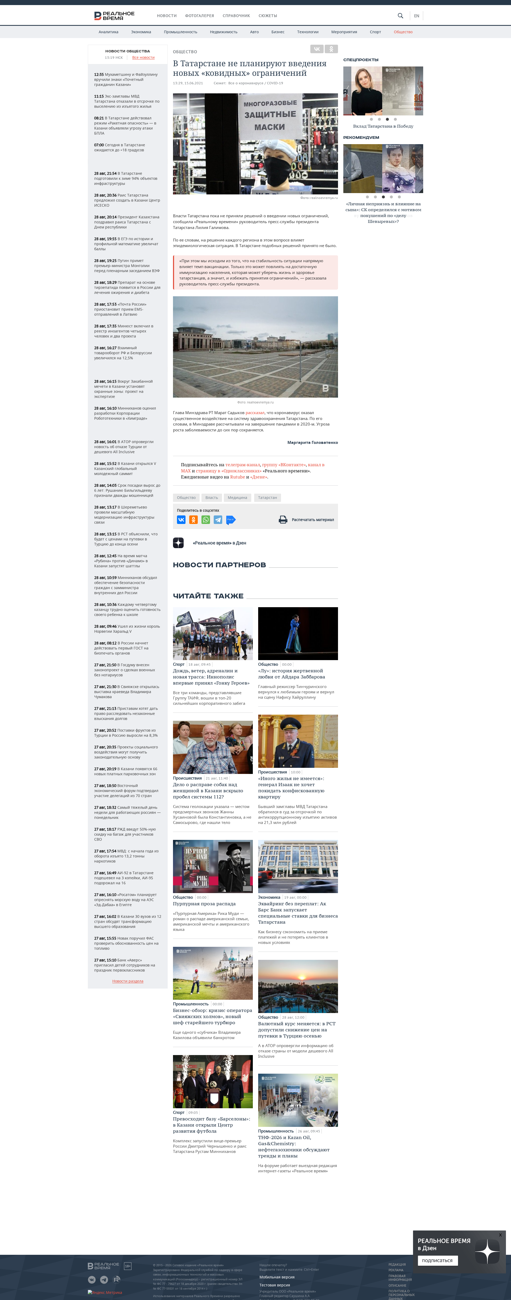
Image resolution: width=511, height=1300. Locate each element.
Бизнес (278, 31)
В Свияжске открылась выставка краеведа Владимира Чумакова (126, 691)
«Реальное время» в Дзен (219, 543)
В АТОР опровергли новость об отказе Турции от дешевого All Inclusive (124, 446)
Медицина (237, 497)
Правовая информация (400, 1278)
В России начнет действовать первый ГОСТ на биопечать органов (121, 648)
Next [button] (419, 90)
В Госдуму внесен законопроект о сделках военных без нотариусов (124, 669)
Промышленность (180, 31)
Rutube (237, 477)
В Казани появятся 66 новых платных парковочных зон (125, 771)
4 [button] (395, 119)
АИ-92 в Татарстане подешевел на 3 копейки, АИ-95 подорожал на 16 (124, 877)
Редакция (397, 1264)
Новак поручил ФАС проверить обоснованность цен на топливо (126, 943)
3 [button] (387, 119)
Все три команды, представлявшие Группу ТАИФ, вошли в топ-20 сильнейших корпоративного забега (211, 687)
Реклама (396, 1270)
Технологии (308, 31)
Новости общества (127, 51)
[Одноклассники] (331, 49)
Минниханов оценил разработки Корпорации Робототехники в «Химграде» (125, 413)
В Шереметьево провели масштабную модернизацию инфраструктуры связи (124, 515)
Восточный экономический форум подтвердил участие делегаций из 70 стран (126, 790)
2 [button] (379, 119)
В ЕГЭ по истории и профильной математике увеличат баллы (126, 243)
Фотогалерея (199, 15)
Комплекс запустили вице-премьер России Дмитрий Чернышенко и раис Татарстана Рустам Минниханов (211, 1135)
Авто (254, 31)
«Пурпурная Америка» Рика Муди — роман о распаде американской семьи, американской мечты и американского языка (211, 916)
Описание (397, 1286)
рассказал (255, 412)
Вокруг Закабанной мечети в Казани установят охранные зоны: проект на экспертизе (123, 389)
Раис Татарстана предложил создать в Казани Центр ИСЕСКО (127, 200)
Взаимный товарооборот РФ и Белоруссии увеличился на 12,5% (123, 352)
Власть (211, 497)
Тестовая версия (274, 1285)
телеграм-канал (242, 464)
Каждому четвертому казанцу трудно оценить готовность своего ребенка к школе (127, 609)
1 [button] (371, 119)
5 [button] (399, 197)
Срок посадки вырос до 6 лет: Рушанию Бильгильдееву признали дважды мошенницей (127, 490)
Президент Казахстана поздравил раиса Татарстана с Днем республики (126, 222)
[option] (383, 90)
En (416, 15)
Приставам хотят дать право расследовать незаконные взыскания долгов (126, 713)
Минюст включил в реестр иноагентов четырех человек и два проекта (123, 331)
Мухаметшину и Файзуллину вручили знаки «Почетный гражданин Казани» (126, 79)
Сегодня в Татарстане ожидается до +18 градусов (119, 147)
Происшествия (188, 778)
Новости (167, 15)
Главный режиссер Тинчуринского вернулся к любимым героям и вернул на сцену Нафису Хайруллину (296, 684)
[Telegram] (218, 519)
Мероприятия (344, 31)
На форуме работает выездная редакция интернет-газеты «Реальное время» (297, 1153)
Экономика (141, 31)
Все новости (143, 58)
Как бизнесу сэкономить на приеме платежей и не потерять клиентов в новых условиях (298, 923)
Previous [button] (347, 90)
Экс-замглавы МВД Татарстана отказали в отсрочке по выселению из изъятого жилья (126, 101)
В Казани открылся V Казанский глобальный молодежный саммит (125, 468)
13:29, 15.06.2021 (188, 83)
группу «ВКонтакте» (284, 464)
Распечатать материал (313, 519)
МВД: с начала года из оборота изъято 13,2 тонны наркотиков (126, 856)
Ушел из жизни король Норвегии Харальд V (127, 629)
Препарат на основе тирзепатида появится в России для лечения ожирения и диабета (127, 287)
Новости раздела (127, 981)
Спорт (375, 31)
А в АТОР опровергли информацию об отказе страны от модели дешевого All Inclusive (297, 1039)
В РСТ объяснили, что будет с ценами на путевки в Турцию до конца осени (126, 539)
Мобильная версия (277, 1277)
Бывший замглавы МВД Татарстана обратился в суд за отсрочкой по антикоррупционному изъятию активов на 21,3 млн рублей (297, 800)
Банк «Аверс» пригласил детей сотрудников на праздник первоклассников (124, 965)
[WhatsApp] (205, 519)
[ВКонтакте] (317, 49)
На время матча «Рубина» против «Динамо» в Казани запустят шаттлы (121, 560)
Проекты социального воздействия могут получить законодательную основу (126, 752)
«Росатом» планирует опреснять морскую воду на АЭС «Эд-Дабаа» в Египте (125, 899)
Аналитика (108, 31)
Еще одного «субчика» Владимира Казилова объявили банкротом (212, 1023)
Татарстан (267, 497)
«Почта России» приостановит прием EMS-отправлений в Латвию (120, 309)
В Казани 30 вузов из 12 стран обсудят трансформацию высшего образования (127, 921)
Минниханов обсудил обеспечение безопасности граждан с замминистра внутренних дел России (125, 585)
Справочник (236, 15)
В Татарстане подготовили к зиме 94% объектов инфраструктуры (125, 178)
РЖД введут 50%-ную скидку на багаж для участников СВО (125, 834)
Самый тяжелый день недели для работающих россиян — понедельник (127, 812)
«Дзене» (258, 477)
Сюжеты (268, 15)
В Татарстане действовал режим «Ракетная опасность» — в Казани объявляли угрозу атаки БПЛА (125, 125)
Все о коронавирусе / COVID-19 (255, 83)
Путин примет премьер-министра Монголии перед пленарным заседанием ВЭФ (127, 265)
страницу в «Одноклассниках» (229, 470)
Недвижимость (223, 31)
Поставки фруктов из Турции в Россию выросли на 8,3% (126, 733)
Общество (403, 31)
